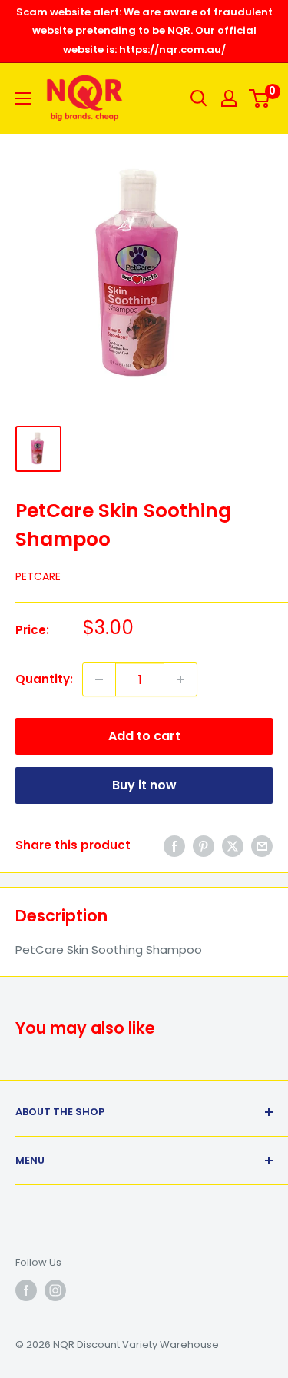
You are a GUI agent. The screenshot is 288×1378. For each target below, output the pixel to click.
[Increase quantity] (180, 679)
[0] (260, 98)
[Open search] (198, 98)
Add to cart (144, 736)
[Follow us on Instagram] (55, 1290)
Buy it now (144, 785)
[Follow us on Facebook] (26, 1290)
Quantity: (44, 679)
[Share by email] (262, 846)
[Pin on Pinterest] (203, 846)
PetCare (38, 576)
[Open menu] (23, 98)
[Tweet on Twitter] (232, 846)
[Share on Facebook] (174, 846)
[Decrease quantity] (99, 679)
